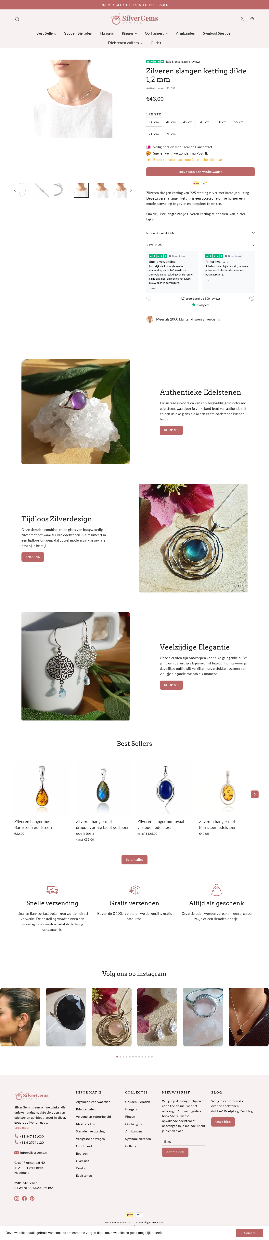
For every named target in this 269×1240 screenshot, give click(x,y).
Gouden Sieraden (78, 33)
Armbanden (185, 33)
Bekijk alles (134, 859)
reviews (155, 245)
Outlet (156, 43)
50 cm (222, 122)
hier (242, 214)
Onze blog (223, 1122)
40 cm (171, 122)
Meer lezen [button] (172, 1232)
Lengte (153, 114)
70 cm (171, 134)
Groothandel (85, 1146)
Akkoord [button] (250, 1232)
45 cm (205, 122)
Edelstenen (84, 1175)
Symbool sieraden (138, 1139)
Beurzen (82, 1153)
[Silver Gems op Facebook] (24, 1198)
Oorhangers (155, 33)
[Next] (255, 794)
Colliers (130, 1146)
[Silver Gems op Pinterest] (32, 1198)
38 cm (154, 122)
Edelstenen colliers (124, 43)
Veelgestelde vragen (90, 1139)
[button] (252, 300)
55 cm (239, 122)
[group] (20, 1016)
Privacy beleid (86, 1109)
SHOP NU (171, 430)
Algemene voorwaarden (93, 1102)
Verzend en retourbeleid (93, 1116)
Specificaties (160, 232)
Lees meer (22, 1127)
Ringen (128, 33)
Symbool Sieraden (218, 33)
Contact (82, 1168)
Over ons (82, 1161)
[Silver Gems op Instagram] (16, 1198)
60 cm (154, 134)
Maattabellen (85, 1124)
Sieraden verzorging (90, 1131)
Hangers (107, 33)
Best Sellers (46, 33)
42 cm (188, 122)
